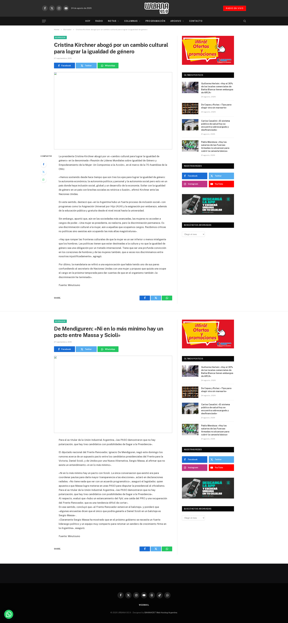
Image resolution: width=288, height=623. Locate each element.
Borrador (60, 37)
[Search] (244, 21)
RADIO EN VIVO (234, 8)
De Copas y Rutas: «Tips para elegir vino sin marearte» (216, 106)
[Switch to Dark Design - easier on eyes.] (240, 21)
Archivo (175, 21)
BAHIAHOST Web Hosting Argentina (161, 612)
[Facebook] (43, 164)
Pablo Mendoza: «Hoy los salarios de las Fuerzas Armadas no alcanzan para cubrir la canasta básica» (215, 146)
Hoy (87, 21)
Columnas (131, 21)
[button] (8, 614)
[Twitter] (43, 172)
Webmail (144, 605)
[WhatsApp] (43, 180)
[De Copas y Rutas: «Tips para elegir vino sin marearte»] (190, 108)
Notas (112, 21)
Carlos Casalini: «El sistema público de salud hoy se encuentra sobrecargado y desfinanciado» (215, 125)
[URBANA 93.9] (160, 8)
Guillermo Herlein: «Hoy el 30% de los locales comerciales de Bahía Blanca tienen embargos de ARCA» (217, 88)
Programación (155, 21)
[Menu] (44, 21)
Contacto (196, 21)
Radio (99, 21)
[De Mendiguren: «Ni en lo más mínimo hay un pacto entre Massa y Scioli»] (113, 394)
